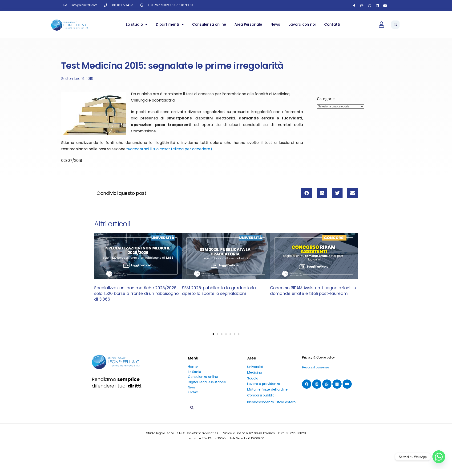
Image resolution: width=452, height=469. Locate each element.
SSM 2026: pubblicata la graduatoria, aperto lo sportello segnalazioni (219, 291)
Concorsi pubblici (261, 395)
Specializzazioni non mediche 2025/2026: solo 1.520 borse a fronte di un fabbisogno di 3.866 (136, 293)
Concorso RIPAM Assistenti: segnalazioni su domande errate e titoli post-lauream (313, 291)
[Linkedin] (377, 5)
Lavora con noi (302, 24)
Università (255, 366)
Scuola (252, 378)
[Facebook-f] (354, 5)
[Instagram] (362, 5)
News (275, 24)
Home (193, 366)
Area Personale (248, 24)
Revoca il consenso (315, 367)
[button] (395, 24)
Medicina (254, 372)
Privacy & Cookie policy (318, 357)
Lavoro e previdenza (263, 383)
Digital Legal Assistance (207, 382)
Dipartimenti (167, 24)
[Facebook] (306, 384)
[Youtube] (385, 5)
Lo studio (134, 24)
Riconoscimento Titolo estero (271, 402)
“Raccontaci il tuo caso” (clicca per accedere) (169, 149)
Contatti (332, 24)
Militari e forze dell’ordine (267, 389)
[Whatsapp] (369, 5)
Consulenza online (209, 24)
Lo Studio (194, 372)
